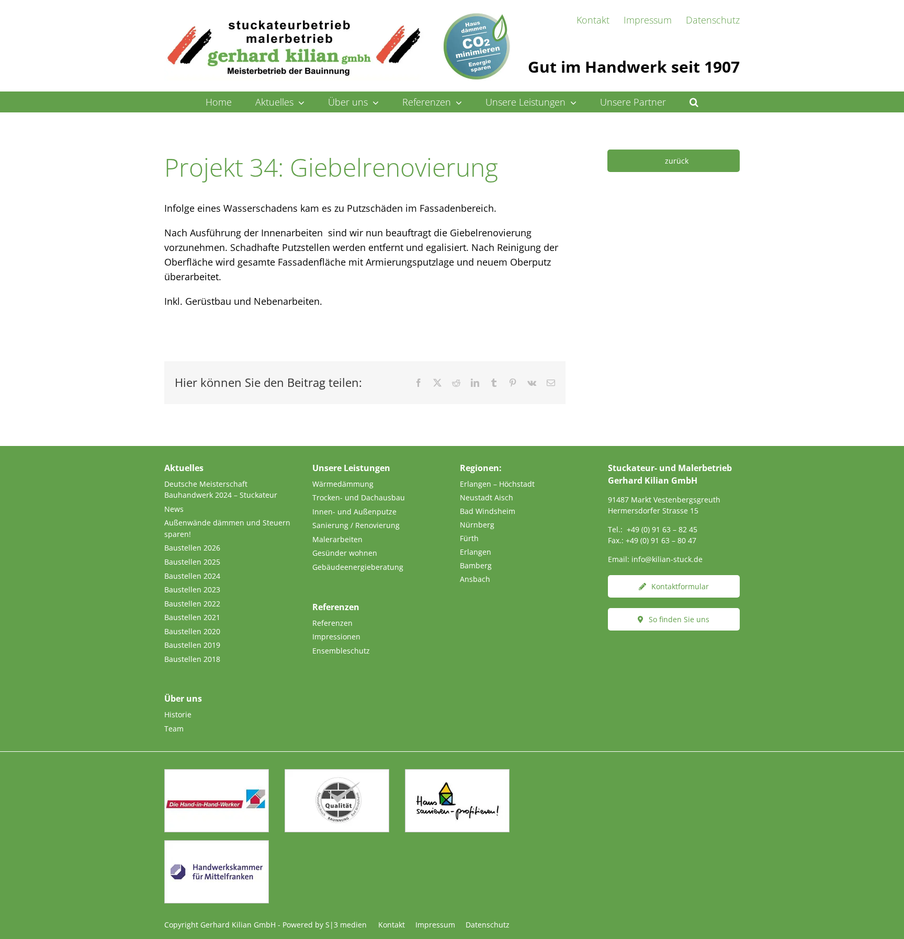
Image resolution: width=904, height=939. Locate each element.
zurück (676, 161)
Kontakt (391, 925)
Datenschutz (488, 925)
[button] (694, 101)
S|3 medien (346, 925)
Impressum (435, 925)
